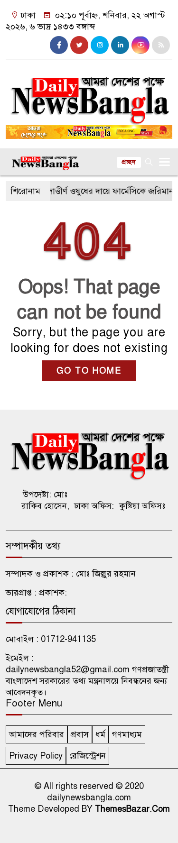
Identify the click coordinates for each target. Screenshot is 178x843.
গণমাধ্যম (127, 734)
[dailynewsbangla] (89, 95)
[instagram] (100, 45)
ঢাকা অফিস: (94, 506)
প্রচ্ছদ (129, 162)
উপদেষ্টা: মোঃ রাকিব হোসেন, (45, 500)
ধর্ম (100, 734)
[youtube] (140, 45)
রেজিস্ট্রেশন (87, 756)
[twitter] (79, 45)
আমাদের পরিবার (36, 734)
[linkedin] (120, 45)
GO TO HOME (89, 371)
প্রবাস (80, 734)
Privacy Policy (36, 756)
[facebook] (59, 45)
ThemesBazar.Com (132, 809)
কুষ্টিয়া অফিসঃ (142, 506)
